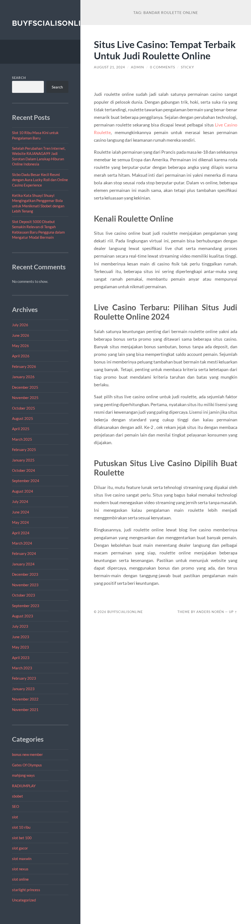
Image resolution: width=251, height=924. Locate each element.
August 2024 (22, 491)
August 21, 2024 (109, 67)
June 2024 (20, 512)
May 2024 (20, 522)
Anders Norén (210, 612)
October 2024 (23, 470)
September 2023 (25, 605)
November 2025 (25, 397)
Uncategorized (24, 900)
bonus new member (27, 754)
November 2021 (25, 709)
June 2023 (20, 637)
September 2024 (25, 480)
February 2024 (24, 553)
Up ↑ (233, 612)
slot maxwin (21, 858)
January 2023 (23, 689)
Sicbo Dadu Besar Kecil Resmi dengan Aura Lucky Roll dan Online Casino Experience (40, 179)
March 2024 (22, 543)
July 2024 (20, 501)
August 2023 (22, 616)
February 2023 (24, 678)
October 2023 (23, 595)
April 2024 (20, 533)
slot (15, 817)
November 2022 (25, 699)
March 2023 (22, 668)
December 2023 (25, 574)
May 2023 (20, 647)
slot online (20, 879)
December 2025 (25, 387)
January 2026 (23, 377)
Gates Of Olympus (27, 765)
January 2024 (23, 564)
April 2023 (20, 657)
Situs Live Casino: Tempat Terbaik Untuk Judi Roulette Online (165, 50)
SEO (15, 806)
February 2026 (24, 366)
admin (137, 67)
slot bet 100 (22, 838)
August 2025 (22, 418)
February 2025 (24, 449)
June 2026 (20, 335)
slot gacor (20, 848)
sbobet (17, 796)
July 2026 (20, 325)
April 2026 (20, 356)
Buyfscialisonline (51, 23)
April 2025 (20, 428)
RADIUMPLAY (24, 786)
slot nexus (20, 869)
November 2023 (25, 585)
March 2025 (22, 439)
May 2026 (20, 345)
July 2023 (20, 626)
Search (19, 78)
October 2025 (23, 408)
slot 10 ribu (21, 827)
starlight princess (26, 889)
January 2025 (23, 460)
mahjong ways (23, 775)
